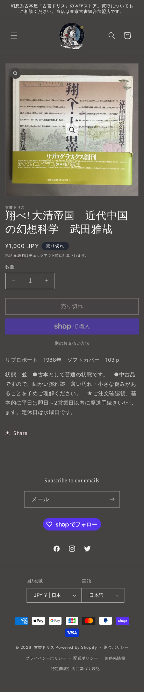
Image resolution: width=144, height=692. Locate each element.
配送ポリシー (85, 658)
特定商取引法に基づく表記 (75, 668)
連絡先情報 (115, 658)
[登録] (112, 499)
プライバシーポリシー (46, 658)
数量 (10, 267)
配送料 (19, 255)
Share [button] (20, 433)
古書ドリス (44, 647)
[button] (14, 35)
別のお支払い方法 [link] (72, 343)
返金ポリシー (116, 647)
